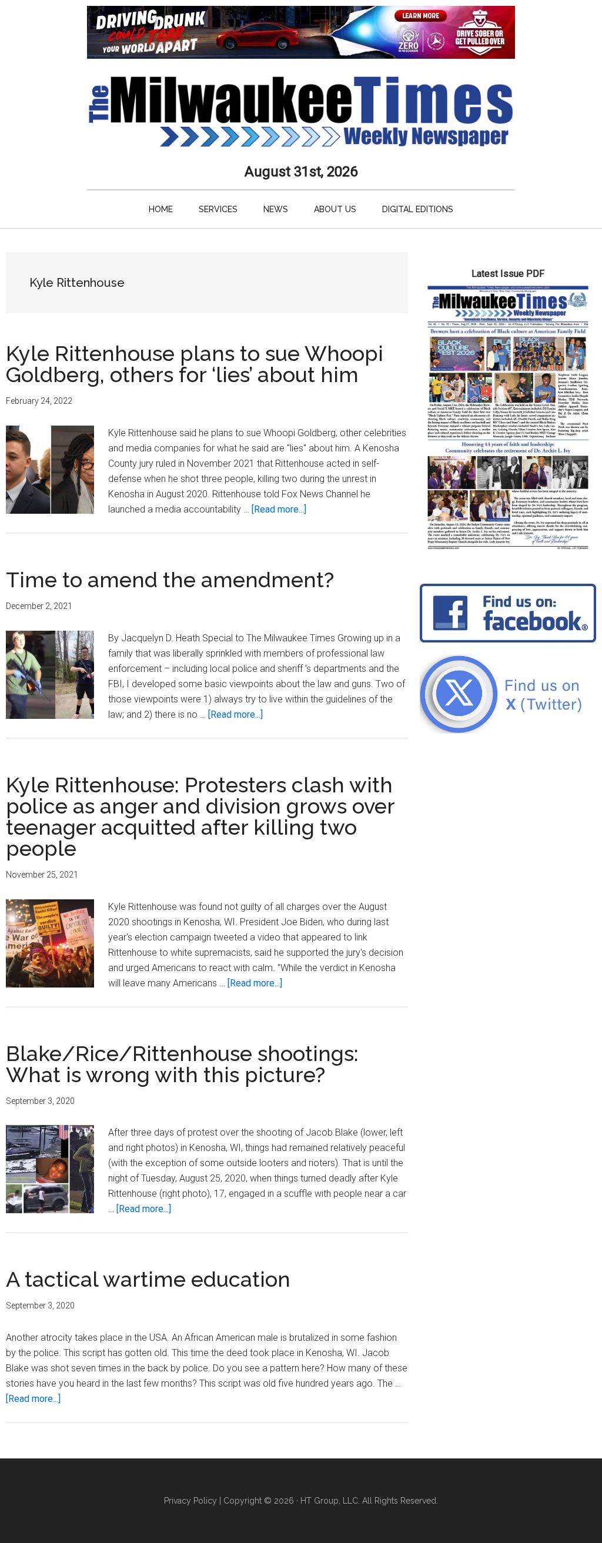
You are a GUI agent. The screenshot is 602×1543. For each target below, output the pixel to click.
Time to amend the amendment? (170, 579)
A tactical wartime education (148, 1279)
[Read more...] (279, 509)
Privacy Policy (190, 1500)
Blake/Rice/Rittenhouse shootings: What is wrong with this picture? (182, 1064)
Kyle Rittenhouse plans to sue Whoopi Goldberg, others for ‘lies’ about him (194, 364)
